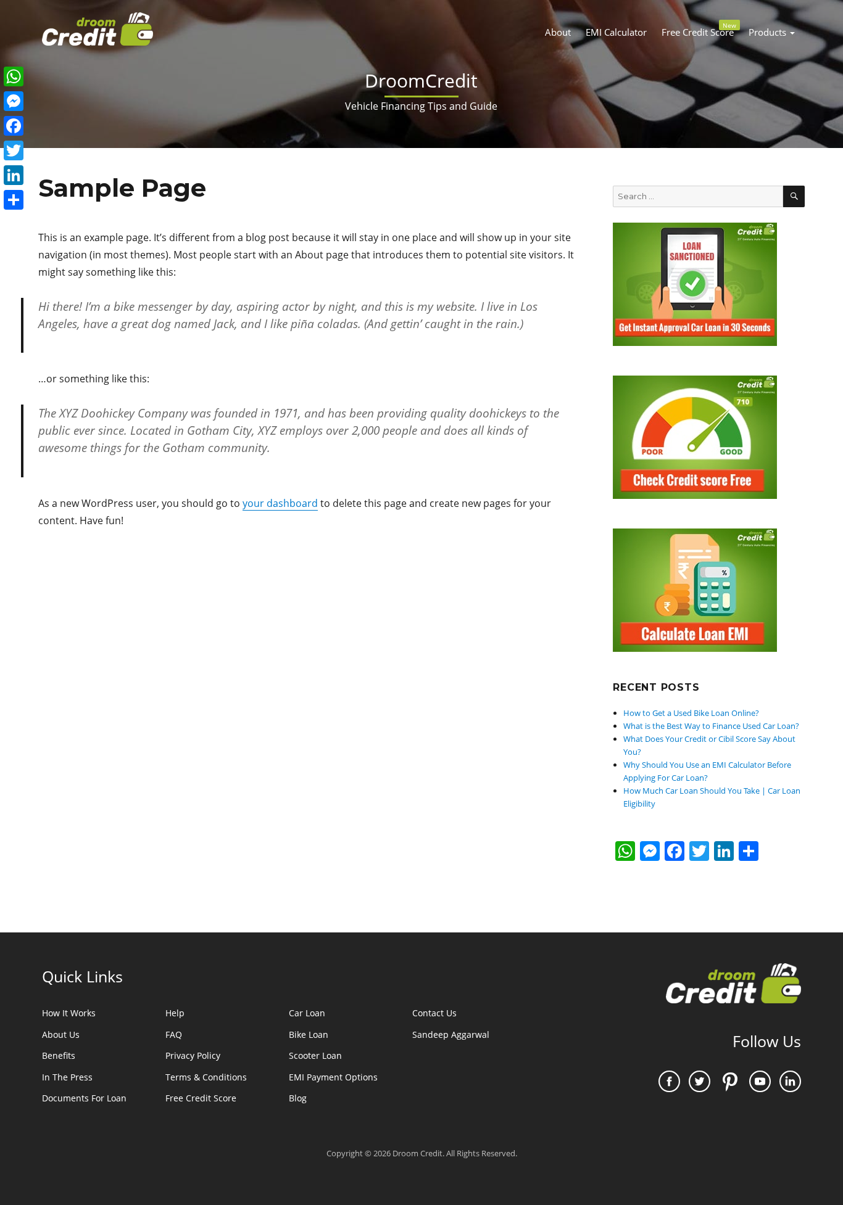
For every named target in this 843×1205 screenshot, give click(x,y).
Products (769, 32)
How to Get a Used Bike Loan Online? (691, 712)
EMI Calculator (616, 32)
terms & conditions (206, 1077)
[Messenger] (13, 101)
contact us (434, 1013)
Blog (298, 1098)
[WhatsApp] (13, 76)
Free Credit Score (699, 29)
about (558, 32)
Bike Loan (308, 1034)
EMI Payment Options (333, 1077)
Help (175, 1013)
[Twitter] (13, 150)
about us (61, 1034)
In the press (67, 1077)
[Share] (13, 199)
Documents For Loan (84, 1098)
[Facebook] (13, 125)
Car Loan (307, 1013)
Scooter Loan (315, 1055)
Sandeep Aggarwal (450, 1034)
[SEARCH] (794, 196)
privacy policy (192, 1055)
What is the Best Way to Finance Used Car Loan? (711, 725)
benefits (58, 1055)
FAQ (173, 1034)
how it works (69, 1013)
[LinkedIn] (13, 175)
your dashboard (280, 503)
